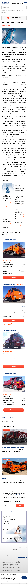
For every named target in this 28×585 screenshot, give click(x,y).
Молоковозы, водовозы (8, 221)
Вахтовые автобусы (7, 211)
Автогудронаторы (7, 223)
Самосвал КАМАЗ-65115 (9, 284)
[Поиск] (25, 7)
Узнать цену (13, 277)
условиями (4, 575)
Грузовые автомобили (6, 196)
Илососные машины (19, 216)
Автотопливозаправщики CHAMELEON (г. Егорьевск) (7, 218)
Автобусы (5, 210)
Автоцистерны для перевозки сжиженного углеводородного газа (19, 187)
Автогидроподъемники (20, 201)
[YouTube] (23, 547)
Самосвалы (5, 200)
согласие (24, 491)
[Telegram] (26, 547)
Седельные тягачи (7, 202)
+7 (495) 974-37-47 (17, 3)
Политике (18, 494)
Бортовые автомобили (7, 198)
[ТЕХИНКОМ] (5, 2)
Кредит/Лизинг (7, 324)
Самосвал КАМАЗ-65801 (9, 374)
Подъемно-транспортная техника (19, 196)
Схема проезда (22, 557)
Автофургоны (6, 204)
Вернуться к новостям (8, 417)
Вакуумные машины (19, 214)
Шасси (5, 206)
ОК (24, 577)
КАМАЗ (23, 262)
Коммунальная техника (19, 208)
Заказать (13, 320)
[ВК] (20, 547)
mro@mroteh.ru (22, 552)
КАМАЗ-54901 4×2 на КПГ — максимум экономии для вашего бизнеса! (9, 520)
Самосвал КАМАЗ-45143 (9, 239)
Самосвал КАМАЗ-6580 (9, 330)
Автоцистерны (7, 214)
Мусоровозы (18, 225)
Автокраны (17, 199)
